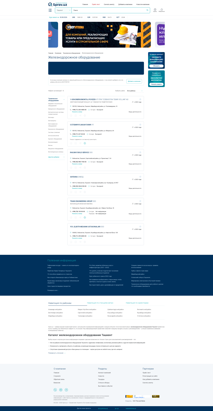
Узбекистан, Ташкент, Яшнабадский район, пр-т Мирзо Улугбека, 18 (93, 208)
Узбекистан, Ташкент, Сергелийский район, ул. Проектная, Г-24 (91, 158)
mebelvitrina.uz (131, 408)
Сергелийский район (85, 313)
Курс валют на (54, 17)
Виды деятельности (135, 112)
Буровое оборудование (55, 139)
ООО (81, 152)
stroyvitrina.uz (103, 408)
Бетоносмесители (53, 135)
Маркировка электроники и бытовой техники (145, 281)
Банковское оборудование (56, 129)
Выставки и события (105, 386)
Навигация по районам (59, 303)
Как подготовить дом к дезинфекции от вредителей (106, 285)
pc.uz (117, 408)
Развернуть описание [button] (55, 353)
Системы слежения (54, 132)
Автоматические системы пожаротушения (56, 113)
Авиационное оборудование (56, 109)
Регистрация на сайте (150, 376)
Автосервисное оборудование (52, 125)
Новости (101, 376)
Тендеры (101, 379)
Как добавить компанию (151, 379)
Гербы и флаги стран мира (139, 271)
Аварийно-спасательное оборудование (55, 104)
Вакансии (57, 383)
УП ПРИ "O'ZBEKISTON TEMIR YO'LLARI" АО (99, 99)
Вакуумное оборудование (55, 148)
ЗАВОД (76, 177)
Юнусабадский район (114, 313)
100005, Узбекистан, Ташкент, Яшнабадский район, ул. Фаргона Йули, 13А (95, 232)
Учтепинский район (144, 316)
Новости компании (142, 4)
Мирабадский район (137, 274)
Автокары (51, 117)
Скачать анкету (109, 4)
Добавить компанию (125, 4)
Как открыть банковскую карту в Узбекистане (62, 277)
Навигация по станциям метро (100, 303)
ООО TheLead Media (139, 401)
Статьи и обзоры (104, 383)
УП (82, 125)
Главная (85, 4)
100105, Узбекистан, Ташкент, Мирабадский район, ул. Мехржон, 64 (93, 130)
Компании (58, 53)
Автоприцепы (52, 120)
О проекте (57, 376)
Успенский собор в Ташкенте (140, 277)
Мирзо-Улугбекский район (87, 309)
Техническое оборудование (71, 53)
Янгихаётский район (144, 309)
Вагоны (50, 145)
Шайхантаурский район (115, 309)
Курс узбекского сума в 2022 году (100, 276)
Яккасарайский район (114, 316)
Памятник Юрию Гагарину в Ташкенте (59, 271)
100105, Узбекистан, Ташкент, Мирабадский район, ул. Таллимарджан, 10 (94, 106)
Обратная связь (59, 379)
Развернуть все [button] (52, 290)
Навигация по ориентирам (137, 303)
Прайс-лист (96, 4)
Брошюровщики (53, 142)
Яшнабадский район (144, 313)
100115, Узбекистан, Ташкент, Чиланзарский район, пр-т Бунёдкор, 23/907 (95, 183)
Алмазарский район (55, 309)
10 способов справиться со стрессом (59, 274)
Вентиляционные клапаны (55, 152)
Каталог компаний (104, 373)
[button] (50, 10)
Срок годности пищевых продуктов (58, 286)
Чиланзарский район (85, 316)
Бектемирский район (55, 313)
